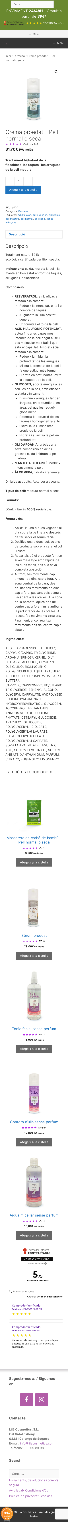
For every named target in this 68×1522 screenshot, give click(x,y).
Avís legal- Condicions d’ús (28, 1490)
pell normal (26, 218)
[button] (56, 71)
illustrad (34, 1516)
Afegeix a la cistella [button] (34, 862)
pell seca (40, 218)
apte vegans (40, 214)
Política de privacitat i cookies (30, 1496)
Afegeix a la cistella (23, 189)
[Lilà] (4, 43)
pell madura (12, 218)
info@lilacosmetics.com (37, 1443)
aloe (28, 214)
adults (21, 214)
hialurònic (54, 214)
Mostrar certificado (37, 1259)
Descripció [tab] (17, 234)
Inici (8, 56)
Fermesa (19, 56)
